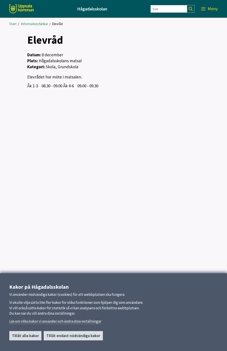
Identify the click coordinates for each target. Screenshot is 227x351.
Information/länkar (34, 24)
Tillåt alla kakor (25, 335)
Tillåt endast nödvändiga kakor (73, 335)
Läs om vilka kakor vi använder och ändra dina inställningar (55, 321)
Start (13, 24)
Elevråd (57, 24)
